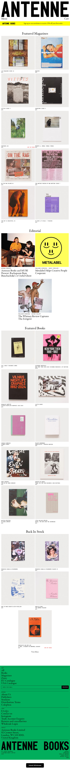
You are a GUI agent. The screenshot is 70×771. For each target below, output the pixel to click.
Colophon (6, 705)
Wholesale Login (9, 724)
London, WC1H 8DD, (12, 735)
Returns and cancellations (14, 721)
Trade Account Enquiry (13, 719)
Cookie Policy (65, 755)
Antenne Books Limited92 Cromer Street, (13, 731)
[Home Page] (35, 9)
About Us (6, 694)
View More (35, 652)
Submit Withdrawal (35, 765)
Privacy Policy (64, 756)
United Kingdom (9, 738)
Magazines (6, 675)
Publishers (6, 697)
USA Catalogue (9, 683)
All (2, 670)
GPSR (67, 757)
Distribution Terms (10, 702)
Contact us (6, 713)
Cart (66, 19)
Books (4, 673)
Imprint (66, 751)
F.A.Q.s (5, 711)
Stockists (5, 700)
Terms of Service (64, 754)
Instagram (6, 716)
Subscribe (65, 687)
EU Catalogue (8, 681)
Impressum (66, 752)
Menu (4, 19)
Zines (4, 678)
